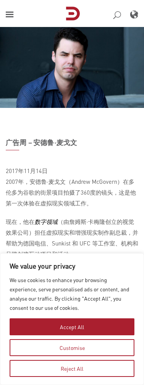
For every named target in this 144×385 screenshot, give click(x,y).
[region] (72, 319)
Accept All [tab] (72, 326)
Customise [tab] (72, 347)
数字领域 (46, 221)
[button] (9, 14)
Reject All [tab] (72, 368)
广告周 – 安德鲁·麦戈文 (41, 142)
